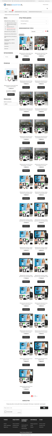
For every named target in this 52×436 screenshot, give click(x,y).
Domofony (6, 46)
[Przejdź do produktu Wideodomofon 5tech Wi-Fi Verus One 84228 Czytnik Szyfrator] (26, 320)
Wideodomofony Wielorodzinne (10, 34)
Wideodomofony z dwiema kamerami (9, 43)
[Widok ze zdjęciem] (45, 31)
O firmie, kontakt (42, 423)
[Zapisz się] (44, 408)
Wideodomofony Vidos (11, 29)
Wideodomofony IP (10, 26)
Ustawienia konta (16, 425)
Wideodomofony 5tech (11, 28)
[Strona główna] (14, 4)
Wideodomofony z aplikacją (9, 21)
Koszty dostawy (24, 428)
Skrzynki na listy (42, 425)
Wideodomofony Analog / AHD (11, 25)
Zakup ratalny (24, 426)
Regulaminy (6, 427)
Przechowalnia (15, 427)
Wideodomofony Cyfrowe (11, 23)
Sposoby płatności (25, 425)
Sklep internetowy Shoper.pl (26, 434)
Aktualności (41, 427)
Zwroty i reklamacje (7, 425)
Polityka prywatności (34, 423)
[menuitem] (6, 11)
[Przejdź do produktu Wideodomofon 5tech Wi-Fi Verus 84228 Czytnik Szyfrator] (26, 293)
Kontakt (5, 423)
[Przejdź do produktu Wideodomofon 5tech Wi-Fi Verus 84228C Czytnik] (26, 348)
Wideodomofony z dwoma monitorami (9, 40)
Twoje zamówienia (16, 423)
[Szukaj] (47, 9)
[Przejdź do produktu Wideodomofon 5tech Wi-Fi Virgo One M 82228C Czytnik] (41, 43)
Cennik (31, 425)
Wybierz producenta (7, 101)
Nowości (31, 427)
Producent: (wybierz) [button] (24, 21)
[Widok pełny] (47, 31)
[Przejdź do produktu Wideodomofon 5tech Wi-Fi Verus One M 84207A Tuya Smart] (41, 154)
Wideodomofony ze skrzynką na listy (10, 37)
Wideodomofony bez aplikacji (10, 31)
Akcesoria (6, 48)
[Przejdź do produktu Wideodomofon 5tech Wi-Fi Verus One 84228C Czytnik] (26, 376)
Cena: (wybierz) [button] (23, 23)
